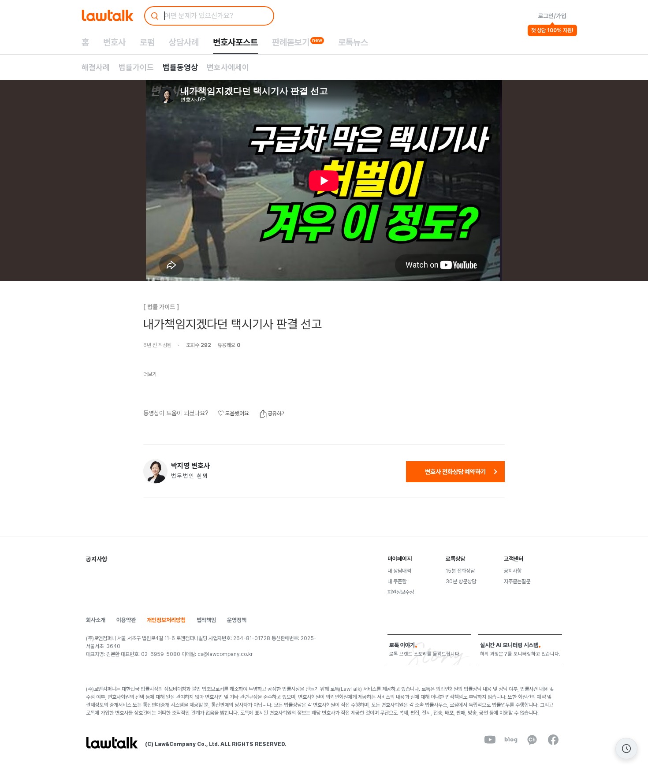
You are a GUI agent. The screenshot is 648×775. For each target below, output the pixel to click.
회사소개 (95, 620)
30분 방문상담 (461, 581)
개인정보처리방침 (166, 620)
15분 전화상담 (460, 571)
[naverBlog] (511, 740)
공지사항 (512, 571)
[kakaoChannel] (532, 740)
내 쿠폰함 (396, 581)
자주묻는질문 (517, 581)
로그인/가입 (552, 15)
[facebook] (553, 740)
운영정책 (236, 620)
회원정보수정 (400, 592)
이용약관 (126, 620)
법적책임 (206, 620)
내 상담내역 (399, 571)
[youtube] (490, 740)
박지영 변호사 (190, 465)
